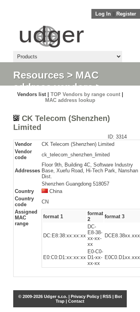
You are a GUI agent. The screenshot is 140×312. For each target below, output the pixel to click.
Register (126, 14)
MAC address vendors (56, 81)
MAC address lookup (70, 100)
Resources (38, 75)
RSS (107, 296)
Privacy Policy (85, 296)
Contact (76, 301)
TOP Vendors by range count (85, 94)
